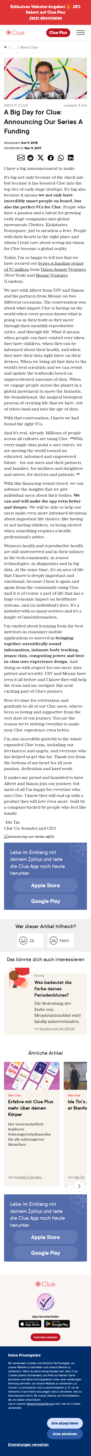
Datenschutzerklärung (40, 1403)
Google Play (45, 901)
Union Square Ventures (63, 269)
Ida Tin (79, 1177)
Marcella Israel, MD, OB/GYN (57, 1028)
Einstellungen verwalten (26, 1444)
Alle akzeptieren (64, 1423)
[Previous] (66, 1186)
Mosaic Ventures (52, 275)
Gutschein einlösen (45, 1337)
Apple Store (45, 885)
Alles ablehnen (65, 1433)
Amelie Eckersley (28, 1177)
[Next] (78, 1186)
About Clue (29, 47)
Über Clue (14, 1095)
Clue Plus (58, 33)
